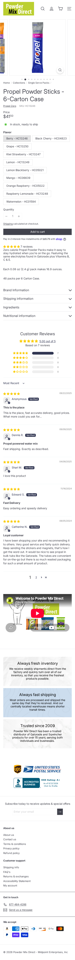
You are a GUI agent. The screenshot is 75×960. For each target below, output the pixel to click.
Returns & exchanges (16, 876)
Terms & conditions (14, 843)
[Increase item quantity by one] (19, 216)
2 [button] (36, 577)
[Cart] (60, 8)
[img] (11, 393)
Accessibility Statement (17, 881)
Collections (19, 82)
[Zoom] (59, 70)
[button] (12, 246)
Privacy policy (11, 848)
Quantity (8, 209)
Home (6, 82)
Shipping (8, 223)
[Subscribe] (60, 812)
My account (10, 885)
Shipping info (11, 867)
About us (8, 834)
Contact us (9, 839)
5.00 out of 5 (47, 341)
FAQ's (6, 871)
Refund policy (11, 853)
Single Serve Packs (38, 82)
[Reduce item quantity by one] (6, 216)
